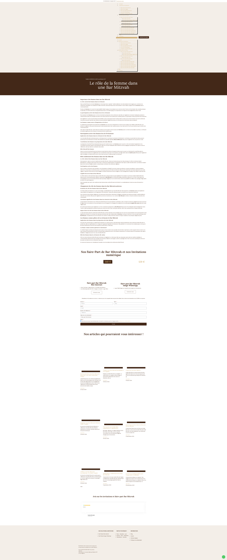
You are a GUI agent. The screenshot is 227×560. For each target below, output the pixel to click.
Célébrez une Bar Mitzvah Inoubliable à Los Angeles (113, 371)
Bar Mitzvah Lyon (126, 23)
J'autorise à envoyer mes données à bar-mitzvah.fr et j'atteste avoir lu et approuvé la (105, 321)
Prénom (82, 301)
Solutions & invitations (124, 5)
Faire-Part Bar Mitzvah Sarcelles (127, 33)
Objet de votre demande (85, 315)
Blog (120, 34)
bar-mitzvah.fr (81, 549)
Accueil (120, 4)
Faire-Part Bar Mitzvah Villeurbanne (128, 32)
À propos (121, 36)
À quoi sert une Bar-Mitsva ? (133, 370)
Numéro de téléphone (85, 310)
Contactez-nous (120, 1)
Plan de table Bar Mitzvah (126, 10)
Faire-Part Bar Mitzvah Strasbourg (128, 30)
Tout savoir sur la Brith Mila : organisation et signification (111, 427)
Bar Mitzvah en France (124, 15)
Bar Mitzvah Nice (126, 26)
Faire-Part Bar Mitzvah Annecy (127, 29)
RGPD (81, 319)
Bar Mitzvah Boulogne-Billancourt (130, 20)
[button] (126, 37)
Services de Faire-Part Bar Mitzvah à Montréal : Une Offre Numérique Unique (90, 375)
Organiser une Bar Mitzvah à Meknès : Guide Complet (90, 423)
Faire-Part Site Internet (126, 7)
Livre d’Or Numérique (125, 12)
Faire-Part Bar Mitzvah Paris (127, 17)
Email (81, 306)
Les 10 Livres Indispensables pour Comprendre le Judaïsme (134, 474)
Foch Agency (82, 553)
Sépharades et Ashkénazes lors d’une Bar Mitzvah (113, 474)
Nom (115, 301)
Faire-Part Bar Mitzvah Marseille (127, 27)
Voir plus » (82, 388)
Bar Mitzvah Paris (126, 18)
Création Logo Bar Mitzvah (126, 13)
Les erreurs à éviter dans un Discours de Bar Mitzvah (136, 425)
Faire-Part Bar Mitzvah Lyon (127, 21)
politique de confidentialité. (124, 321)
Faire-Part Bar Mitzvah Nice (126, 24)
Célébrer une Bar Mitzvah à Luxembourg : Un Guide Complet (89, 472)
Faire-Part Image (124, 9)
